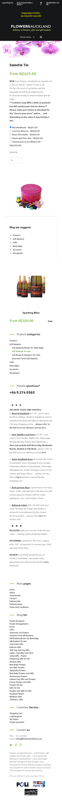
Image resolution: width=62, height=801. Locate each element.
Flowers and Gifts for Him (20, 691)
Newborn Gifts (16, 696)
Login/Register (7, 3)
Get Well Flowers (17, 667)
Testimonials (15, 595)
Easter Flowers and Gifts (20, 682)
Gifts (15, 242)
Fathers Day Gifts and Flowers (23, 679)
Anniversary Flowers (18, 676)
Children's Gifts (16, 699)
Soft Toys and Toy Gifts (20, 650)
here (43, 427)
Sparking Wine (31, 312)
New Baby (17, 246)
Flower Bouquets (17, 621)
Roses (12, 627)
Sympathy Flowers (18, 670)
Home (12, 589)
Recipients (18, 253)
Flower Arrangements (19, 624)
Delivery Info (15, 601)
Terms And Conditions (19, 607)
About (12, 592)
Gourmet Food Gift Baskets (25, 358)
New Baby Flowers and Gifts (22, 673)
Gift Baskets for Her (21, 351)
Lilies (12, 629)
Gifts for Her (15, 688)
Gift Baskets (18, 239)
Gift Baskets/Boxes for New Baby (28, 347)
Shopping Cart (16, 713)
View (50, 321)
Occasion (17, 249)
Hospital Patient (17, 694)
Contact (13, 598)
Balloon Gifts (15, 647)
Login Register (16, 716)
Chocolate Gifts (16, 644)
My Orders (14, 719)
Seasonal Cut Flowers (19, 632)
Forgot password (17, 722)
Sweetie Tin (19, 65)
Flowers (17, 235)
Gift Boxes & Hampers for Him (26, 355)
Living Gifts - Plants (18, 656)
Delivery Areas (16, 604)
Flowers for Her (16, 685)
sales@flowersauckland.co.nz (28, 739)
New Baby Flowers (18, 664)
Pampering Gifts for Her (20, 659)
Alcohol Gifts (15, 662)
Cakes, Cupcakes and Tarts (21, 653)
